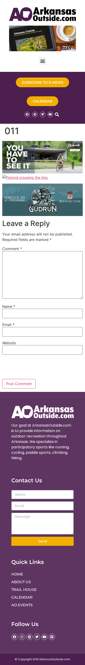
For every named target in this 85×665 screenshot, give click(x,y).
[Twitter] (42, 114)
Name (8, 306)
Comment (12, 248)
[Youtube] (50, 114)
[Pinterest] (35, 114)
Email (8, 324)
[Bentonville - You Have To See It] (42, 172)
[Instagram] (22, 637)
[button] (42, 61)
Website (9, 343)
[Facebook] (27, 114)
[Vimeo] (52, 637)
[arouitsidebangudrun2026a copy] (42, 214)
